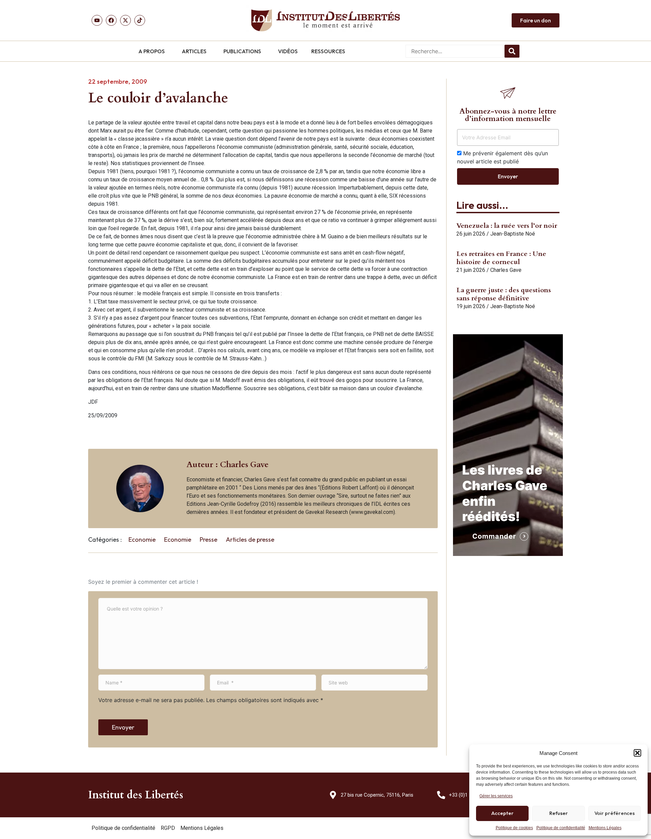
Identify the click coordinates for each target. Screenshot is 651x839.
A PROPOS (151, 51)
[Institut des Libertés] (325, 20)
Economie (142, 539)
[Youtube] (97, 20)
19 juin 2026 (470, 306)
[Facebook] (111, 20)
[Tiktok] (139, 20)
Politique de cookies (514, 827)
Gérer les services (496, 796)
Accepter (502, 813)
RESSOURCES (328, 51)
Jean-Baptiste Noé (512, 234)
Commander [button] (494, 536)
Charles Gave (505, 270)
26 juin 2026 (470, 234)
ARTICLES (194, 51)
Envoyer (123, 727)
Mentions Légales (605, 827)
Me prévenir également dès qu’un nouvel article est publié (502, 157)
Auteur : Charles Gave (227, 464)
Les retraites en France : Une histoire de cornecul (501, 257)
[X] (125, 20)
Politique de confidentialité (560, 827)
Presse (208, 539)
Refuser (558, 813)
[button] (637, 753)
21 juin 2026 (470, 270)
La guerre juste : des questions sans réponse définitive (503, 294)
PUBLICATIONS (242, 51)
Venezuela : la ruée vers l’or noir (506, 225)
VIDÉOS (288, 51)
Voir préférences (614, 813)
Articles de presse (250, 539)
